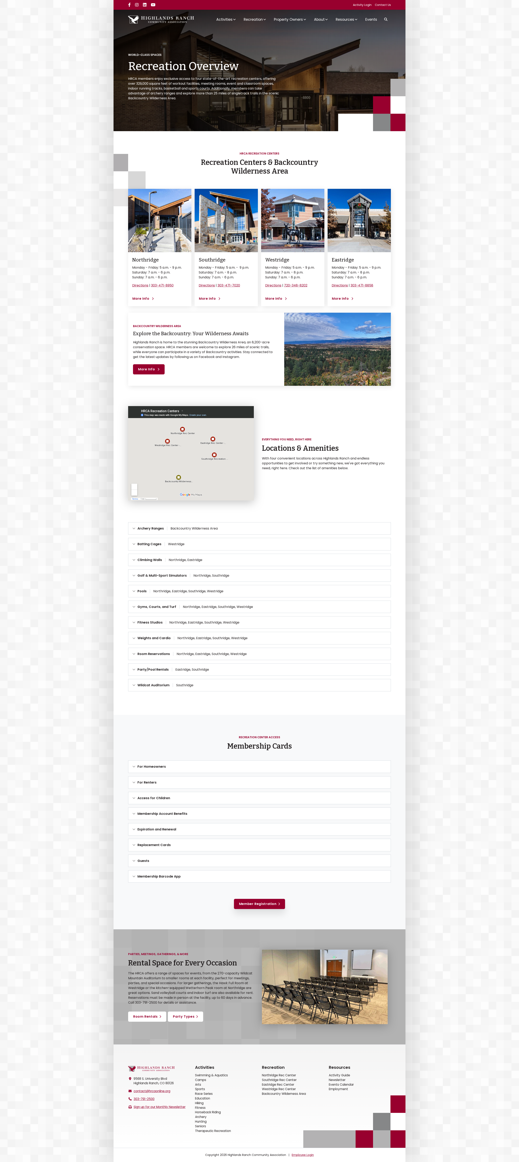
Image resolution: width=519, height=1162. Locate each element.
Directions (140, 285)
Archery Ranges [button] (177, 528)
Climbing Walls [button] (169, 560)
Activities (204, 1067)
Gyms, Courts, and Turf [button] (195, 606)
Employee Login (303, 1155)
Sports (200, 1089)
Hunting (201, 1121)
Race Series (204, 1094)
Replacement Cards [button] (154, 845)
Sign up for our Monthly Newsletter (160, 1107)
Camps (200, 1080)
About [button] (319, 19)
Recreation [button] (253, 19)
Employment (338, 1089)
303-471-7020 (229, 285)
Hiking (199, 1103)
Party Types (183, 1016)
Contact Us (383, 5)
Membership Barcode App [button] (159, 876)
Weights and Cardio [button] (192, 638)
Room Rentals (145, 1016)
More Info (143, 298)
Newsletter (337, 1080)
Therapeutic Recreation (213, 1131)
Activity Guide (339, 1075)
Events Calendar (341, 1084)
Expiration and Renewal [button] (156, 829)
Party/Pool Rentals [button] (173, 669)
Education (202, 1098)
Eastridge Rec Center (278, 1084)
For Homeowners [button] (151, 766)
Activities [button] (224, 19)
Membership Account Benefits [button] (162, 813)
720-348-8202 (295, 285)
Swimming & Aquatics (211, 1075)
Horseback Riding (208, 1112)
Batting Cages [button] (160, 544)
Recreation (273, 1067)
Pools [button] (180, 591)
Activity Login (362, 5)
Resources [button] (345, 19)
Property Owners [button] (288, 19)
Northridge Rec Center (279, 1075)
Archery (201, 1117)
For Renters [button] (147, 782)
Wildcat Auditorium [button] (165, 685)
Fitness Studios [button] (188, 622)
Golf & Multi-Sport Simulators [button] (183, 575)
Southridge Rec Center (279, 1080)
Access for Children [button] (153, 798)
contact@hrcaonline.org (152, 1091)
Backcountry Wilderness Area (284, 1094)
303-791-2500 (144, 1099)
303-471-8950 (162, 285)
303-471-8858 (362, 285)
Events (371, 19)
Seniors (200, 1126)
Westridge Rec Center (279, 1089)
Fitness (200, 1108)
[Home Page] (151, 1069)
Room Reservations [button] (192, 654)
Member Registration (258, 903)
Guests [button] (143, 860)
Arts (198, 1084)
